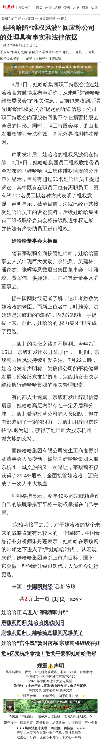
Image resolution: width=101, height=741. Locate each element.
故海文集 (66, 690)
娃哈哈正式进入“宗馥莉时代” (34, 612)
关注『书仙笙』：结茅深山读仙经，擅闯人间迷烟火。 (50, 716)
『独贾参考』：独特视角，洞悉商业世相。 (50, 696)
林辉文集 (35, 690)
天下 (75, 7)
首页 (39, 7)
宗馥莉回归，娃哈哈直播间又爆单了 (42, 632)
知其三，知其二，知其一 (80, 52)
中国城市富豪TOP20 (60, 676)
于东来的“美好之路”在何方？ (20, 52)
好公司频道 (47, 19)
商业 (48, 7)
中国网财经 (40, 586)
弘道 (94, 7)
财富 (85, 7)
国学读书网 (51, 690)
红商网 (29, 19)
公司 (66, 7)
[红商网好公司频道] (10, 7)
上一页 (42, 599)
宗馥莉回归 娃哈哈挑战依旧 (32, 622)
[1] (55, 599)
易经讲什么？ (52, 52)
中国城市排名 (35, 676)
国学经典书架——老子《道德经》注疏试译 (30, 59)
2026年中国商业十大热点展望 (50, 681)
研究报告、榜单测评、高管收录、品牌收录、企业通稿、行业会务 (50, 723)
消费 (57, 7)
